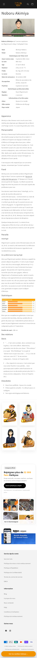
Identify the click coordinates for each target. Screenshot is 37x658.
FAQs (5, 607)
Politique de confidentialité (12, 649)
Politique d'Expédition (11, 568)
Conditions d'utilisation (11, 612)
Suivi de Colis (8, 559)
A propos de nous (9, 598)
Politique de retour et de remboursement (17, 563)
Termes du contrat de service (13, 577)
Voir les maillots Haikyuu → (18, 654)
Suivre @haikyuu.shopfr (15, 485)
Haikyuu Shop (12, 646)
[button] (4, 4)
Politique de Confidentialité (13, 572)
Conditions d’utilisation (27, 649)
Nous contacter (9, 603)
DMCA (6, 581)
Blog (5, 594)
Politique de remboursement (13, 616)
